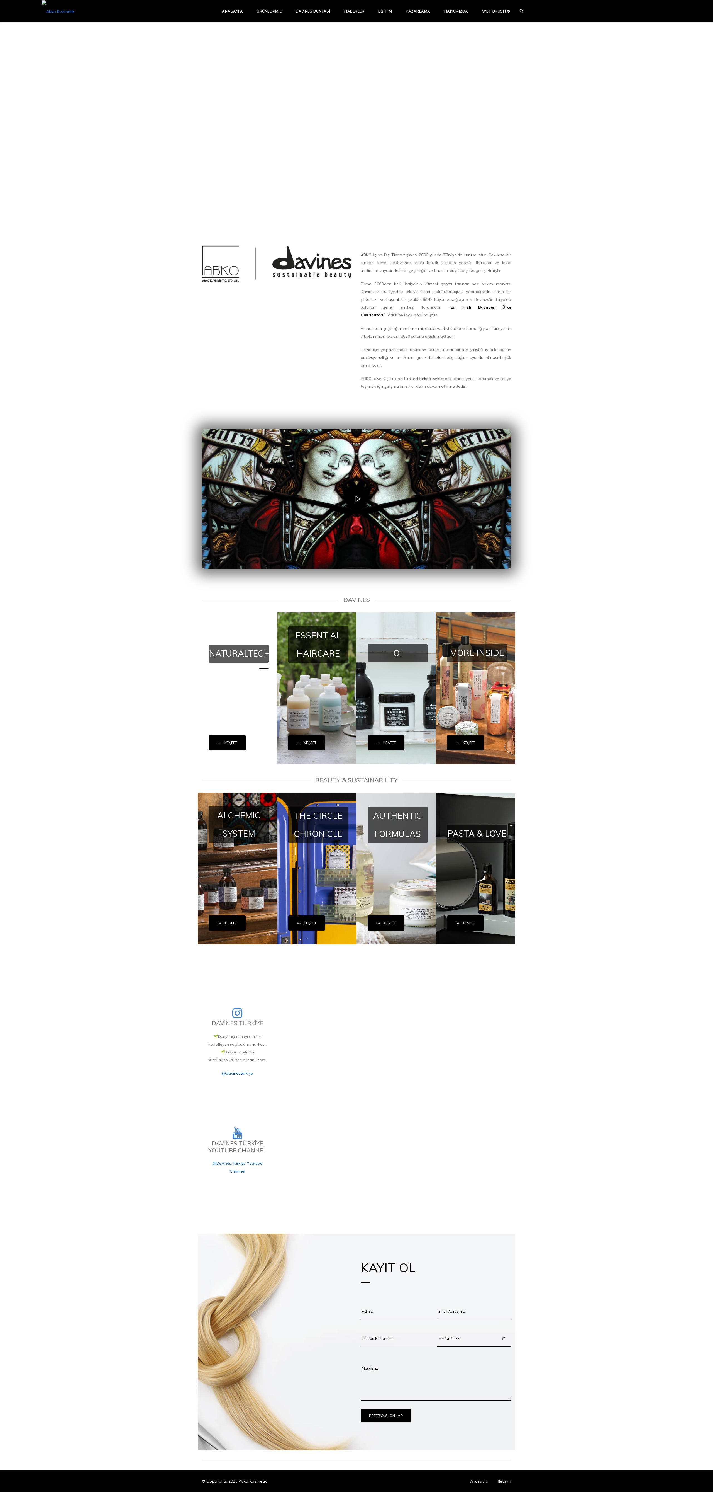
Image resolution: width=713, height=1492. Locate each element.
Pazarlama (418, 11)
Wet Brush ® (496, 11)
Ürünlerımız (269, 11)
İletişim (504, 1481)
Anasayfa (232, 11)
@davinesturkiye (237, 1073)
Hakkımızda (456, 11)
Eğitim (385, 11)
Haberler (354, 11)
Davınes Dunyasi (313, 11)
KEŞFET (230, 742)
